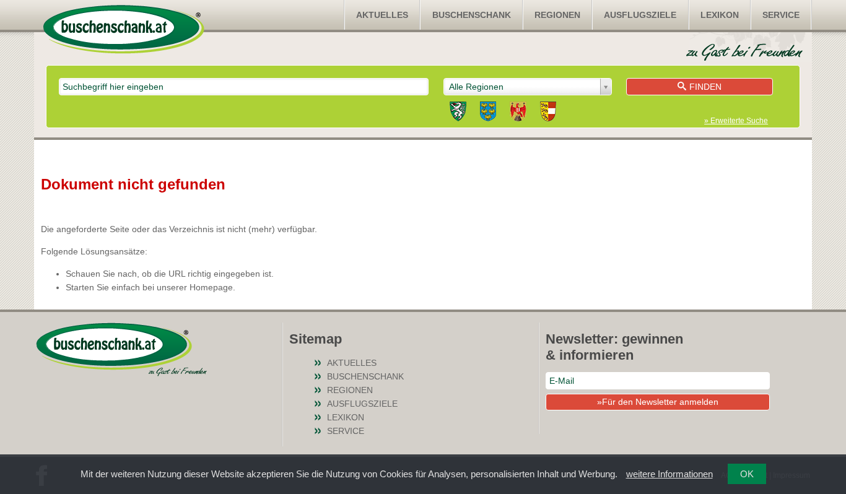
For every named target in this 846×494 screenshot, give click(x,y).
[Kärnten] (548, 113)
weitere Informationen (669, 474)
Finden (705, 87)
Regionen (557, 15)
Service (781, 15)
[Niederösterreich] (488, 113)
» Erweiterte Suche (736, 120)
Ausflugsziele (640, 15)
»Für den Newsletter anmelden (657, 402)
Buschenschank (471, 15)
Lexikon (719, 15)
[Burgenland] (518, 113)
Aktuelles (382, 15)
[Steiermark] (458, 113)
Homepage (211, 287)
